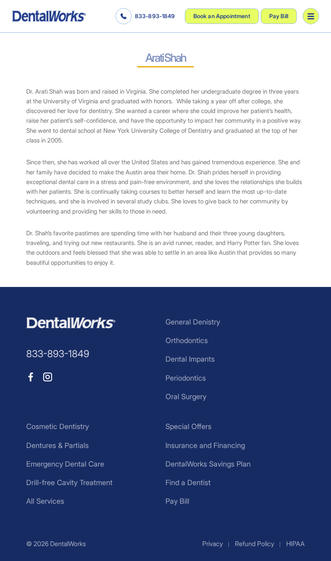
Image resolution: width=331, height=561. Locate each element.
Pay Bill (278, 16)
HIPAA (295, 544)
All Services (45, 501)
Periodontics (186, 378)
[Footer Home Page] (70, 323)
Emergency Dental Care (65, 464)
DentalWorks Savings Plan (208, 464)
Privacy (212, 544)
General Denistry (193, 322)
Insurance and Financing (205, 445)
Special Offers (189, 426)
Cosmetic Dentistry (57, 426)
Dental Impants (190, 359)
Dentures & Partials (57, 445)
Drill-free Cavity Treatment (69, 482)
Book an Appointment (221, 16)
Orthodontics (187, 340)
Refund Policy (254, 544)
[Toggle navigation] (311, 16)
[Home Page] (49, 16)
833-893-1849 (155, 16)
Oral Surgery (186, 396)
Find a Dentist (188, 482)
